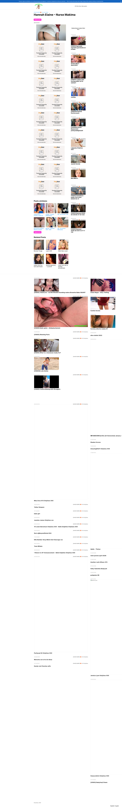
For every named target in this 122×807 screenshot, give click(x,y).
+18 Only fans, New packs (80, 6)
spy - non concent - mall (63, 214)
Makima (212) (38, 19)
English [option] (117, 806)
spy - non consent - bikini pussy (62, 229)
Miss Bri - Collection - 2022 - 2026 (50, 229)
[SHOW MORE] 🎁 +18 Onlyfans (41, 12)
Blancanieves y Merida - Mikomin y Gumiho (39, 229)
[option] (116, 805)
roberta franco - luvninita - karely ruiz (38, 215)
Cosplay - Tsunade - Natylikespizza (50, 215)
